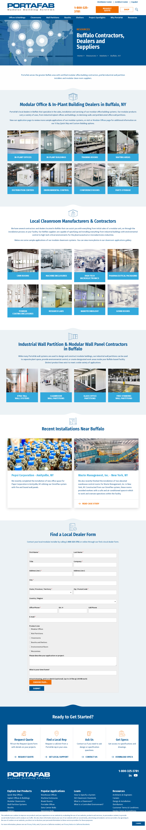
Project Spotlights (97, 17)
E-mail (31, 617)
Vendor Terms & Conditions (124, 810)
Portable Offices (48, 804)
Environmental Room (39, 647)
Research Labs (56, 311)
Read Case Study (90, 503)
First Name (33, 552)
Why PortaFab (117, 17)
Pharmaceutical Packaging (123, 276)
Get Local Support (58, 757)
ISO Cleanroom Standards (85, 798)
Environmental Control (56, 190)
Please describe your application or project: (46, 656)
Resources (132, 17)
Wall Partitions (52, 17)
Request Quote (107, 9)
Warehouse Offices (49, 794)
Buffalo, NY (115, 56)
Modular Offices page (102, 120)
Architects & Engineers (122, 794)
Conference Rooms (90, 190)
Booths (67, 17)
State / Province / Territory (40, 589)
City (31, 580)
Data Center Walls (48, 807)
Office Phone (34, 608)
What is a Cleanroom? (83, 801)
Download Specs (124, 757)
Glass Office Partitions (89, 397)
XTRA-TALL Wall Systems (22, 397)
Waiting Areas (123, 157)
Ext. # (61, 608)
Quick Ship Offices (14, 794)
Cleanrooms (36, 17)
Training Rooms (89, 157)
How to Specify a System (84, 794)
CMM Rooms (23, 276)
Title (31, 561)
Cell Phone (93, 608)
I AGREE (138, 823)
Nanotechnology (90, 311)
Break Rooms (47, 801)
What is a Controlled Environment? (88, 804)
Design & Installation (121, 801)
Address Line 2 (79, 571)
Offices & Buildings (17, 17)
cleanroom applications (115, 240)
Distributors (118, 804)
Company (77, 561)
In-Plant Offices (22, 157)
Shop (126, 9)
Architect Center (121, 2)
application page (24, 120)
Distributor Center (104, 2)
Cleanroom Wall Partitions (56, 397)
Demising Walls (47, 810)
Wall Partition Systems (17, 804)
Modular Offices (37, 629)
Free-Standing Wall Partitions (124, 397)
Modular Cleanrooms (16, 801)
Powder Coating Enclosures (22, 312)
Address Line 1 (34, 571)
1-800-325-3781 (129, 771)
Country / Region (36, 598)
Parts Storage (123, 190)
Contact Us (91, 757)
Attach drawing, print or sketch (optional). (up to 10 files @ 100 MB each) (58, 679)
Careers (116, 798)
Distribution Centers (23, 190)
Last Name (78, 552)
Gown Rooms (123, 311)
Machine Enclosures (56, 276)
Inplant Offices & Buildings (18, 798)
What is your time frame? (39, 670)
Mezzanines (35, 651)
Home (80, 56)
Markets (103, 56)
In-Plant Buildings (56, 157)
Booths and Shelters (39, 642)
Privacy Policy (31, 824)
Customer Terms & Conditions (126, 807)
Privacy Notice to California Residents (77, 824)
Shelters (80, 17)
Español (134, 2)
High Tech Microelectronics (89, 277)
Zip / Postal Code (80, 589)
